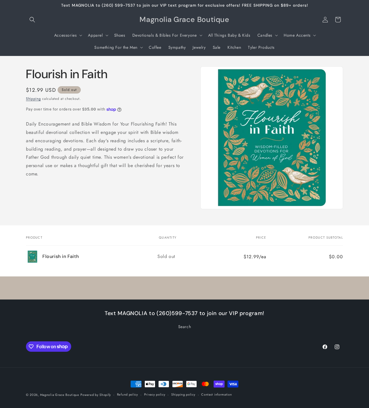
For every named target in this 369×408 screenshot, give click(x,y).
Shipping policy (183, 394)
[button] (32, 19)
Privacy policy (154, 394)
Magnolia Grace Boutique (59, 394)
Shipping (33, 98)
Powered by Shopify (95, 394)
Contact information (216, 394)
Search (184, 327)
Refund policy (127, 394)
